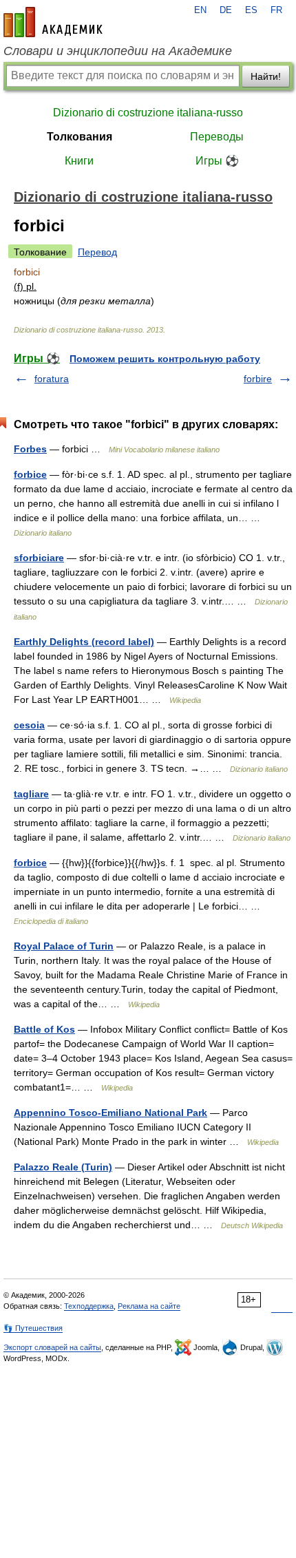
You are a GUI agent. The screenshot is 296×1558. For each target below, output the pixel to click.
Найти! (266, 76)
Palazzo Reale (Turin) (63, 1166)
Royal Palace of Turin (64, 945)
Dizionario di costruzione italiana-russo (148, 112)
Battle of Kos (44, 1029)
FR (276, 10)
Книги (79, 161)
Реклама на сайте (149, 1306)
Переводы (217, 137)
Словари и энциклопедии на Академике (117, 51)
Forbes (30, 448)
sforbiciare (39, 557)
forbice (30, 474)
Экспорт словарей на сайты (52, 1347)
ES (251, 10)
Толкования (79, 137)
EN (200, 10)
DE (226, 10)
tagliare (31, 793)
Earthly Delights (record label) (84, 641)
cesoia (29, 724)
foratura (51, 378)
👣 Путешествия (33, 1328)
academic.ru (53, 22)
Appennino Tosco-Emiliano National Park (110, 1112)
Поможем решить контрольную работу (165, 358)
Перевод (97, 251)
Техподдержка (89, 1306)
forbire (258, 378)
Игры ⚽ (217, 161)
